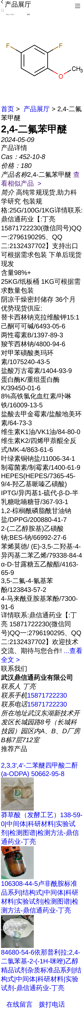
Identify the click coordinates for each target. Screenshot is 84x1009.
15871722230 (47, 695)
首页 (7, 109)
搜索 (28, 14)
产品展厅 (37, 109)
